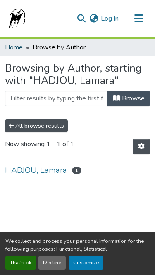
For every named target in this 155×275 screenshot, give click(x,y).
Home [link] (14, 47)
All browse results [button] (39, 126)
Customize (86, 262)
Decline (52, 262)
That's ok (20, 262)
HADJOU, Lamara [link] (36, 170)
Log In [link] (110, 18)
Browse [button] (132, 98)
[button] (15, 18)
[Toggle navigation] (138, 18)
